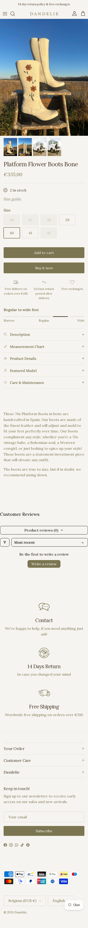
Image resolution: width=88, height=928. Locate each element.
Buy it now (44, 268)
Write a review (44, 564)
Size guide (12, 199)
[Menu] (5, 14)
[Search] (15, 14)
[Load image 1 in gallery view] (44, 77)
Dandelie (20, 912)
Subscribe (44, 831)
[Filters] (4, 542)
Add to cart (44, 252)
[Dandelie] (44, 13)
